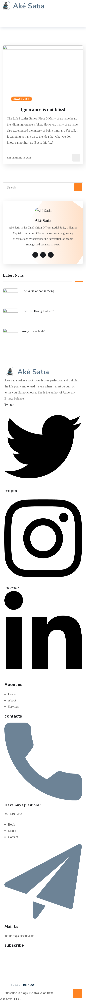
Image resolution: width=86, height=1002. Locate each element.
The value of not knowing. (38, 290)
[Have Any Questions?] (43, 799)
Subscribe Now (23, 985)
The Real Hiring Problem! (38, 311)
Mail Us (11, 926)
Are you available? (34, 331)
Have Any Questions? (22, 805)
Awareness (21, 99)
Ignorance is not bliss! (43, 109)
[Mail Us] (43, 921)
